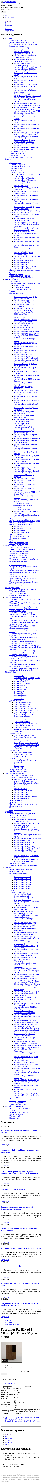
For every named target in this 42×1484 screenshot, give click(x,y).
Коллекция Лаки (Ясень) (18, 655)
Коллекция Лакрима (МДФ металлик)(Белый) (24, 412)
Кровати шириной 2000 (22, 884)
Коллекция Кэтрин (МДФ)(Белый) (22, 651)
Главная (8, 21)
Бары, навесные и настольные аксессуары (24, 283)
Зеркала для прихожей (17, 815)
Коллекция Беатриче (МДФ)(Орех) (26, 992)
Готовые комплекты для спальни (21, 869)
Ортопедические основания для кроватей (24, 1099)
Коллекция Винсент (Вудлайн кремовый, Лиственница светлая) (26, 1021)
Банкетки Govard (20, 681)
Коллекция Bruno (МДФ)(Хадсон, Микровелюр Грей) (26, 908)
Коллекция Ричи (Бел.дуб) (23, 260)
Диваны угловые (15, 733)
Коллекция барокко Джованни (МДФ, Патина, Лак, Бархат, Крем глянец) (26, 970)
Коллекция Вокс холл (22, 840)
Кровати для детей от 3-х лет (20, 167)
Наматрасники (19, 1103)
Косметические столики (18, 873)
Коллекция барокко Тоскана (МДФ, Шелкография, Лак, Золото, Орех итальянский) (27, 988)
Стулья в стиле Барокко (18, 580)
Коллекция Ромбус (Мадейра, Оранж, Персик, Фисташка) (24, 141)
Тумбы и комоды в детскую (19, 276)
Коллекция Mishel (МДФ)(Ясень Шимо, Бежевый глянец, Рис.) (24, 610)
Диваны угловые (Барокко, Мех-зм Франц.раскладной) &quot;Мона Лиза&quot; (26, 746)
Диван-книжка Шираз (22, 722)
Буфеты (12, 291)
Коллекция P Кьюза (21, 186)
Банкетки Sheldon (20, 687)
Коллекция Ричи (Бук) (22, 262)
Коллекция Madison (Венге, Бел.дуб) (27, 333)
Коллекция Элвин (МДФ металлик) (27, 211)
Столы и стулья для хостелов (20, 595)
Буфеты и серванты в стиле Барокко (22, 549)
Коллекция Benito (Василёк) (24, 178)
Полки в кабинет (15, 806)
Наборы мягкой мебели (18, 770)
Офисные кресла (15, 800)
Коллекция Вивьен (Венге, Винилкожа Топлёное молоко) (25, 1012)
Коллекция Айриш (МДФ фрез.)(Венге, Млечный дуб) (25, 351)
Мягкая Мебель (10, 672)
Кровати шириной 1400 (22, 879)
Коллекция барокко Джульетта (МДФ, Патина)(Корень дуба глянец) (27, 95)
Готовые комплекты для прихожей (22, 814)
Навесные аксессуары (22, 287)
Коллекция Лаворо (21, 787)
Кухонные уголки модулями (19, 509)
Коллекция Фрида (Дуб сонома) (25, 1093)
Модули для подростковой (19, 212)
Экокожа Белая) (24, 905)
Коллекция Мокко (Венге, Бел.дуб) (26, 471)
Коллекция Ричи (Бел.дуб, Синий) (26, 203)
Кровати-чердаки (15, 168)
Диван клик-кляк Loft (22, 704)
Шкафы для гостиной (17, 155)
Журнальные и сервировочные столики (24, 44)
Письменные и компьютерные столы (23, 804)
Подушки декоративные (18, 771)
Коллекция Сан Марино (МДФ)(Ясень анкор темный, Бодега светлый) (23, 669)
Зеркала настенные (16, 871)
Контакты (8, 29)
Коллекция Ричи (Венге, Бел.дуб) (26, 796)
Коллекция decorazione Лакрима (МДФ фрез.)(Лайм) (25, 324)
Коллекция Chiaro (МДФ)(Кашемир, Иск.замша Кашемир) (27, 183)
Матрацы (12, 890)
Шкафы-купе (14, 1118)
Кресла (12, 758)
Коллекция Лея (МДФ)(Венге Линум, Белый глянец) (24, 1035)
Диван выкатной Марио (23, 703)
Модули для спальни (17, 892)
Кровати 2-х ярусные (17, 165)
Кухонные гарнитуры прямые (20, 503)
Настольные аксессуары (22, 289)
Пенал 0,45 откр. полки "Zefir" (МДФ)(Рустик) (22, 1421)
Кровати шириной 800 (22, 886)
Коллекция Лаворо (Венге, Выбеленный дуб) (23, 254)
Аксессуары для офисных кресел (21, 775)
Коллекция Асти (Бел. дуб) (23, 354)
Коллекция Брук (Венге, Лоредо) (26, 997)
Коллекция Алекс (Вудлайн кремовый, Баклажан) (24, 231)
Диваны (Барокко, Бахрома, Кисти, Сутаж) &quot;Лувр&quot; (27, 724)
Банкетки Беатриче (21, 689)
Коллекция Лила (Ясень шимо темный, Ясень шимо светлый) (25, 1042)
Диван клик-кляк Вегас (22, 706)
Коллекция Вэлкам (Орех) (23, 850)
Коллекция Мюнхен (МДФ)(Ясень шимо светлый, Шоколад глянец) (26, 133)
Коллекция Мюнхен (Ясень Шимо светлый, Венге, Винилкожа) (22, 665)
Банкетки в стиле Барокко (19, 547)
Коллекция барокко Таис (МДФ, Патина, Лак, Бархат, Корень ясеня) (27, 979)
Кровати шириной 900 (22, 888)
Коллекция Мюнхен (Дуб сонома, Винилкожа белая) (26, 1065)
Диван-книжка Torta (21, 718)
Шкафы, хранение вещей (14, 1106)
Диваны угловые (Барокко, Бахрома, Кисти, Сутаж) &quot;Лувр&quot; (27, 742)
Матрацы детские (15, 170)
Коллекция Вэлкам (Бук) (23, 844)
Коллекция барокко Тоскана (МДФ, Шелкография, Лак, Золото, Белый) (27, 983)
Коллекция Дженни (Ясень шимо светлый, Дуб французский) (26, 250)
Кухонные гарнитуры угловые (20, 505)
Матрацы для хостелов (17, 593)
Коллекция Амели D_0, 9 (23, 528)
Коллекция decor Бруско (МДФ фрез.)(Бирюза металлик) (25, 301)
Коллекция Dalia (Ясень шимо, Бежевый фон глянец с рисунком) (26, 828)
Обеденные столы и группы (19, 519)
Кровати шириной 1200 (22, 877)
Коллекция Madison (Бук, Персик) (26, 331)
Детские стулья (15, 163)
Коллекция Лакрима (21, 532)
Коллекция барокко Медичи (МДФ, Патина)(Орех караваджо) (22, 627)
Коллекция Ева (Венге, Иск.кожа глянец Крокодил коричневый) (26, 1025)
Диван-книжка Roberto (22, 716)
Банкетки (12, 674)
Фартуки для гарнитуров (18, 542)
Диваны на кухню (16, 293)
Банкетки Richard (20, 685)
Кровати (12, 875)
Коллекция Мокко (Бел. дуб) (24, 467)
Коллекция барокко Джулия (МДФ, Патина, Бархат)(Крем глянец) (27, 975)
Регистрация (9, 17)
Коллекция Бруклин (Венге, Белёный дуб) (24, 645)
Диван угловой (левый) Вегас (25, 735)
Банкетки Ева (19, 699)
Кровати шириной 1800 (22, 882)
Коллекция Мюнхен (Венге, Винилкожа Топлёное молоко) (25, 1061)
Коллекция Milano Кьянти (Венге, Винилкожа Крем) (26, 516)
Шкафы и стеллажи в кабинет (20, 810)
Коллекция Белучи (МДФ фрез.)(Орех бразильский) (25, 365)
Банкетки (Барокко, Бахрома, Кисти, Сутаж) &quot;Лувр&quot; (27, 679)
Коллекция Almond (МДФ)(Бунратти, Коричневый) (23, 53)
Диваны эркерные (16, 750)
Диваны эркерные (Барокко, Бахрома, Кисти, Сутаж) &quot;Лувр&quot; (24, 754)
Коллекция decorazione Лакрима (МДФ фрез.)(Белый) (25, 317)
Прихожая (9, 812)
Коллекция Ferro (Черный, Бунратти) (27, 67)
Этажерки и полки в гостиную (20, 157)
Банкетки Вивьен (20, 695)
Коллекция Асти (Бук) (22, 356)
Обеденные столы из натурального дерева (24, 521)
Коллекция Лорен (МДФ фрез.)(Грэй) (27, 438)
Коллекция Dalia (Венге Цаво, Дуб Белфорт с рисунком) (26, 824)
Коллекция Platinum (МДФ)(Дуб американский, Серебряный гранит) (27, 70)
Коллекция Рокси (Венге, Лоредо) (26, 1080)
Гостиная (8, 38)
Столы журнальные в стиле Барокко (22, 578)
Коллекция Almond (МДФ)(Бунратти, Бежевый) (23, 49)
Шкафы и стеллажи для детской (21, 278)
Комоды (12, 1110)
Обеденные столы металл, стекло (21, 523)
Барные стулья (14, 281)
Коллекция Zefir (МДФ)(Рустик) (25, 84)
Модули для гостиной (17, 46)
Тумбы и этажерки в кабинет (20, 808)
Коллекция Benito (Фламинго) (25, 180)
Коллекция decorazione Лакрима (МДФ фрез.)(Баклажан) (25, 309)
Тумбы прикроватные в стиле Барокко (23, 582)
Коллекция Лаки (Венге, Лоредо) (21, 653)
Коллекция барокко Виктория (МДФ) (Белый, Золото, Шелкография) (25, 959)
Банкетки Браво (19, 691)
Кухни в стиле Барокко (17, 565)
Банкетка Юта (19, 676)
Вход (7, 15)
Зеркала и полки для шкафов (20, 1108)
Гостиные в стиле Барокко (19, 551)
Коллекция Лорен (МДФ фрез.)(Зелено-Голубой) (25, 441)
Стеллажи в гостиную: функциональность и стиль (20, 1266)
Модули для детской (16, 172)
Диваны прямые (15, 701)
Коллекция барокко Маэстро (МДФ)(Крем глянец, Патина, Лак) (27, 361)
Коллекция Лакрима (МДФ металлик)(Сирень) (24, 424)
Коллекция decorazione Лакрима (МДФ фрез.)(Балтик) (25, 313)
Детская (8, 159)
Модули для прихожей (17, 817)
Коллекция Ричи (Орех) (22, 268)
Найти (4, 12)
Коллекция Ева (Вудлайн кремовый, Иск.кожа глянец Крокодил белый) (27, 1029)
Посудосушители (15, 534)
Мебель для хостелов (12, 588)
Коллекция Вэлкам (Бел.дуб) (24, 842)
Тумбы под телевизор (17, 153)
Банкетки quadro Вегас (22, 683)
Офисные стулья (15, 802)
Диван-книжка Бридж (22, 720)
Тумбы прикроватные (17, 1105)
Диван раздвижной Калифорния (26, 710)
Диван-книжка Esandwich (23, 714)
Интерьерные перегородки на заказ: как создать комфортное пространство (19, 1304)
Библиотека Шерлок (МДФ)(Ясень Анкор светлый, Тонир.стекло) (26, 784)
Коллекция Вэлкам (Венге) (24, 846)
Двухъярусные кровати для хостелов (22, 590)
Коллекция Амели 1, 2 (22, 526)
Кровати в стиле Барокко (18, 563)
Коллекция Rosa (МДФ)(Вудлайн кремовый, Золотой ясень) (26, 933)
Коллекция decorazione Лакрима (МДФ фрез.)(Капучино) (25, 321)
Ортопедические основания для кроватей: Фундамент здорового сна (17, 1208)
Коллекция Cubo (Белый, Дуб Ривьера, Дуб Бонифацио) (24, 60)
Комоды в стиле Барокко (18, 557)
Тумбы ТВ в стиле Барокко (19, 584)
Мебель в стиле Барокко (14, 546)
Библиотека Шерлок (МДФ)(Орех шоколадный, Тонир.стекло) (26, 780)
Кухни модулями (15, 295)
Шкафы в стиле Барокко (18, 586)
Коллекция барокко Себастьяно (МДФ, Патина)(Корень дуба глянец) (27, 104)
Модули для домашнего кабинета (21, 777)
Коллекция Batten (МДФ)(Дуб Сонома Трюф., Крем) (25, 56)
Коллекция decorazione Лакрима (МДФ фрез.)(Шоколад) (25, 328)
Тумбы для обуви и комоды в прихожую (24, 865)
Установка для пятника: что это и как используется (21, 1248)
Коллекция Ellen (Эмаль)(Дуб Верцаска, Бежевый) (24, 64)
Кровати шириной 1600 (22, 881)
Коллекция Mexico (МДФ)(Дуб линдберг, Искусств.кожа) (25, 925)
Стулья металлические (17, 538)
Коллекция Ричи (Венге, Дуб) (25, 266)
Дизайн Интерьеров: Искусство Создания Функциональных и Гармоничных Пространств (19, 1172)
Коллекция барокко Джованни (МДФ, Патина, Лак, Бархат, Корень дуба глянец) (27, 965)
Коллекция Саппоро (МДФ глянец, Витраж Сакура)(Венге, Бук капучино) (27, 475)
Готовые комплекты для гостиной (21, 42)
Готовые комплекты (16, 161)
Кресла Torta (18, 764)
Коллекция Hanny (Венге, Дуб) (25, 923)
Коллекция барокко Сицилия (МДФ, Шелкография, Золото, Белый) (27, 108)
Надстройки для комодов (18, 1112)
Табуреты (12, 540)
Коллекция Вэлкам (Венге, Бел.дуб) (27, 848)
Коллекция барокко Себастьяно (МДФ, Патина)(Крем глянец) (23, 638)
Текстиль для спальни (17, 1101)
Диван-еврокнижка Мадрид (24, 712)
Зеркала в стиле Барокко (18, 555)
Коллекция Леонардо (21, 789)
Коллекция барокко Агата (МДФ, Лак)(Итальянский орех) (26, 954)
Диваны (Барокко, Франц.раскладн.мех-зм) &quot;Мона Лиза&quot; (27, 729)
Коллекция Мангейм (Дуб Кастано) (27, 1047)
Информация (10, 1383)
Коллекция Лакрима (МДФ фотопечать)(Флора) (24, 432)
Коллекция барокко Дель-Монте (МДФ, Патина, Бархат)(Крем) (24, 623)
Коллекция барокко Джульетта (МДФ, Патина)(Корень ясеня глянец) (25, 99)
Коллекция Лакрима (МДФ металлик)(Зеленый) (24, 420)
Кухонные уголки (16, 507)
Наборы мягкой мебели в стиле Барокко (24, 570)
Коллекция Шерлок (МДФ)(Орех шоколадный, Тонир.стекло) (26, 148)
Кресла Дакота (19, 766)
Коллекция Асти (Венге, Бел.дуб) (26, 358)
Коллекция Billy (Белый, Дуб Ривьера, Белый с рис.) (24, 219)
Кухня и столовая (11, 279)
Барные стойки (19, 285)
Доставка (8, 25)
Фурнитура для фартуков (18, 544)
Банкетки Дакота (20, 697)
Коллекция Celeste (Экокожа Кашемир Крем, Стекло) (24, 912)
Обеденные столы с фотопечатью (21, 524)
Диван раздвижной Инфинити (25, 708)
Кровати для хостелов (17, 591)
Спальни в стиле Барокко (18, 576)
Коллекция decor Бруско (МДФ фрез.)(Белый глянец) (25, 298)
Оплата (8, 27)
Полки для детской (16, 274)
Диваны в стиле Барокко (18, 553)
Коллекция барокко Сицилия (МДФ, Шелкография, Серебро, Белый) (22, 642)
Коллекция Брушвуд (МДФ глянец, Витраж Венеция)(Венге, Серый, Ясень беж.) (26, 392)
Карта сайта (9, 31)
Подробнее (5, 1144)
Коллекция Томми (20, 205)
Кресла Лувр (18, 768)
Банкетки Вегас (19, 693)
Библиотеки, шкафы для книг (20, 40)
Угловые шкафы (15, 1116)
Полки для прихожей (17, 863)
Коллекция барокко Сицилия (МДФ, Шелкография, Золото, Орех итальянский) (27, 113)
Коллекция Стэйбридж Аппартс (25, 479)
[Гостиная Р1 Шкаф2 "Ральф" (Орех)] (11, 1362)
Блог (7, 23)
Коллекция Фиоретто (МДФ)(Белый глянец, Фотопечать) (27, 208)
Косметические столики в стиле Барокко (24, 559)
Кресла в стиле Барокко (18, 561)
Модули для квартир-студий (15, 597)
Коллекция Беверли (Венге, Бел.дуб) (27, 838)
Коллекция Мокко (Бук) (22, 469)
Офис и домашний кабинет (15, 773)
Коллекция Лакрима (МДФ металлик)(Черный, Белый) (24, 428)
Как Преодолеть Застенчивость (13, 1189)
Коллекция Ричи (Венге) (23, 264)
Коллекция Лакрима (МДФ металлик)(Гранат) (24, 416)
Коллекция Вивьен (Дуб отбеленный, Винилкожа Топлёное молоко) (27, 1016)
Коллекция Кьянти (21, 530)
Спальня (8, 867)
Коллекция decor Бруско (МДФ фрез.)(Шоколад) (25, 305)
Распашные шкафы (16, 1114)
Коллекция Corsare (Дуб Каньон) (26, 222)
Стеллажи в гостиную (17, 151)
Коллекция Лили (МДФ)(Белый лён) (27, 1045)
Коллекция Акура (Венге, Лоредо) (26, 228)
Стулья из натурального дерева (20, 536)
